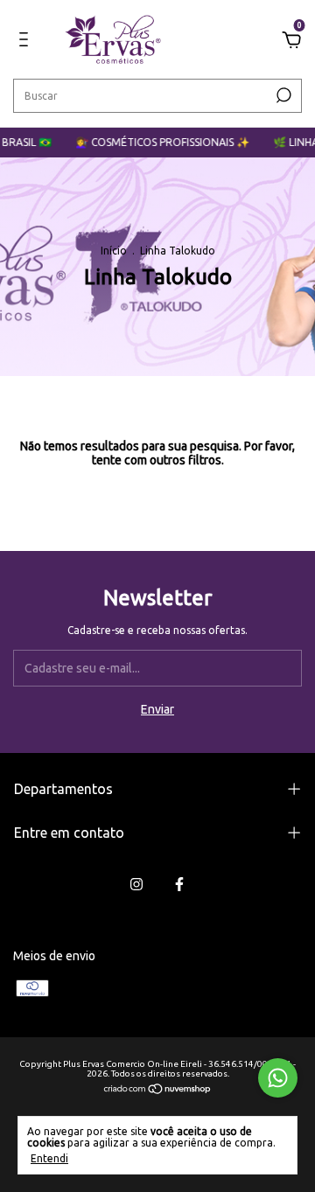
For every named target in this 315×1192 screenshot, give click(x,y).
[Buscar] (282, 95)
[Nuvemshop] (158, 1091)
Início (114, 250)
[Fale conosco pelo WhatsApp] (278, 1078)
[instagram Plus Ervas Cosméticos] (137, 884)
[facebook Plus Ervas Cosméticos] (179, 884)
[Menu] (26, 42)
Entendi (49, 1158)
